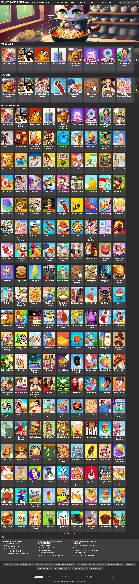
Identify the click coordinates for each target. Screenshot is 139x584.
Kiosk (49, 213)
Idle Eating (105, 415)
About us (86, 577)
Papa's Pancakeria (49, 169)
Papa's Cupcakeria (63, 191)
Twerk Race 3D (91, 303)
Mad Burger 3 (21, 213)
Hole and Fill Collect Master (77, 416)
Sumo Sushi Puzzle (91, 527)
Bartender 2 (7, 236)
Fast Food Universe (63, 416)
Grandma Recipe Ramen (7, 393)
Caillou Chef (77, 437)
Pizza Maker (35, 303)
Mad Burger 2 (91, 281)
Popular (40, 2)
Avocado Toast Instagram (119, 483)
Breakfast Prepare (35, 483)
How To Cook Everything (49, 326)
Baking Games (99, 564)
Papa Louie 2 (91, 146)
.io (96, 2)
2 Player (102, 2)
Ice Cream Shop (105, 370)
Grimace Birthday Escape (91, 326)
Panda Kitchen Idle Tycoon (21, 326)
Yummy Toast (91, 504)
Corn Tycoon (35, 281)
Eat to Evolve (7, 281)
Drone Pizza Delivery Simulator (42, 95)
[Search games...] (137, 2)
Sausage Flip (58, 94)
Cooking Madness (63, 236)
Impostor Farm (119, 526)
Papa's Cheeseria (119, 124)
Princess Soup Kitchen (35, 527)
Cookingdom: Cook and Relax (35, 147)
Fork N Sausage (49, 236)
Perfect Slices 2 (105, 325)
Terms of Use (96, 577)
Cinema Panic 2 (119, 370)
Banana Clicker (63, 348)
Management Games (65, 564)
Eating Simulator (119, 146)
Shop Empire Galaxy (35, 371)
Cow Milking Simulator (63, 304)
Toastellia (63, 392)
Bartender (49, 370)
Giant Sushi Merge (63, 437)
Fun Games (130, 564)
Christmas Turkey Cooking (63, 326)
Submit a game (76, 577)
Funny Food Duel (105, 482)
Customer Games (62, 569)
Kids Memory (105, 236)
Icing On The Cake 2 (58, 63)
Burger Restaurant (119, 282)
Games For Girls (44, 569)
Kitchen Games (47, 564)
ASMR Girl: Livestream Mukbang (124, 95)
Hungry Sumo (35, 415)
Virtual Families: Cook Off (124, 64)
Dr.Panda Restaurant (21, 304)
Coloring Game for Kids (21, 349)
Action (49, 2)
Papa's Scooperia (21, 191)
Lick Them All (105, 392)
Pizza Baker (7, 482)
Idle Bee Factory (77, 213)
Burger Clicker (63, 370)
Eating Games (96, 569)
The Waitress (7, 146)
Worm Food (7, 437)
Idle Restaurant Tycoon (21, 416)
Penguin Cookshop (49, 482)
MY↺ (110, 2)
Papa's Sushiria (35, 169)
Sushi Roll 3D (7, 191)
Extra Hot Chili (7, 504)
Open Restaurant (119, 169)
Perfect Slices (7, 258)
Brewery (21, 370)
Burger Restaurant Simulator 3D (75, 64)
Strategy (82, 2)
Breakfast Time (49, 437)
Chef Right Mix (63, 504)
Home (27, 2)
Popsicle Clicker (91, 459)
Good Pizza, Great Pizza (91, 416)
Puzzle (90, 2)
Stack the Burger (105, 437)
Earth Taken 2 (49, 281)
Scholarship (66, 577)
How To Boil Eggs (77, 504)
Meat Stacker (105, 459)
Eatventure (105, 191)
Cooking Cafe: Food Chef (119, 259)
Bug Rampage (91, 437)
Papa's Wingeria (21, 146)
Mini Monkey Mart (63, 281)
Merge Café (119, 504)
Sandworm (119, 236)
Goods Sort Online (77, 191)
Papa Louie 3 (35, 191)
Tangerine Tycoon (91, 191)
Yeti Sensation (49, 348)
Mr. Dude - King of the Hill (77, 371)
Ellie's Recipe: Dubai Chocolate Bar (107, 95)
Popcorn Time (63, 526)
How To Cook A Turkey (63, 259)
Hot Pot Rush (21, 482)
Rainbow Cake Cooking (119, 416)
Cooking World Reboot (7, 416)
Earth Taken (105, 303)
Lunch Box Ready (105, 213)
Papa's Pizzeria (119, 191)
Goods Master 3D (9, 63)
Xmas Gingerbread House (77, 484)
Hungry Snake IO (91, 213)
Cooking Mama (42, 63)
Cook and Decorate (21, 438)
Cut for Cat (49, 526)
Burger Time (7, 459)
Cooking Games (11, 564)
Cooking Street (105, 348)
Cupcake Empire (105, 526)
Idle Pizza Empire (35, 437)
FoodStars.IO (77, 348)
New (33, 2)
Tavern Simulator (91, 258)
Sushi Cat (63, 146)
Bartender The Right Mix (49, 147)
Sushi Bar (7, 303)
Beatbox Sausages (77, 303)
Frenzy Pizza (119, 213)
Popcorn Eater (91, 482)
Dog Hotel (49, 392)
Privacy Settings (107, 577)
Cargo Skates (91, 169)
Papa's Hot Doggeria (105, 147)
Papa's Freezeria (91, 63)
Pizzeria (35, 348)
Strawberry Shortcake (119, 438)
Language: (30, 577)
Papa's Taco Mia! (7, 169)
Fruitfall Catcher (21, 504)
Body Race (91, 348)
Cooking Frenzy (77, 258)
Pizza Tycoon (35, 258)
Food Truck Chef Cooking (75, 95)
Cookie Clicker (77, 236)
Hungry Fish (105, 281)
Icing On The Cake (7, 213)
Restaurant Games (29, 564)
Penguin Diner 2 (49, 191)
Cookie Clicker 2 (35, 236)
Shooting (64, 2)
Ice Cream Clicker (49, 504)
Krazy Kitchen (7, 526)
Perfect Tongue (119, 392)
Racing (56, 2)
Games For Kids (84, 564)
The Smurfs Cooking (49, 304)
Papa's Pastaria (63, 169)
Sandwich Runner (77, 146)
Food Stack (21, 526)
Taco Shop (35, 459)
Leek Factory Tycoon (105, 170)
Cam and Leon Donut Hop (35, 505)
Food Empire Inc (77, 459)
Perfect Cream (91, 370)
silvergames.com (12, 2)
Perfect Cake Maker (105, 259)
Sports (73, 2)
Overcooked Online (21, 259)
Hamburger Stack (105, 504)
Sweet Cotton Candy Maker (119, 460)
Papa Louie (35, 213)
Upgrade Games (80, 569)
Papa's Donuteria (107, 63)
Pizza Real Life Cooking (7, 349)
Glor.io (49, 459)
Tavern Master (77, 392)
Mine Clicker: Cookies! (91, 95)
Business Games (115, 564)
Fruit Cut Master (91, 392)
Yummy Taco (21, 459)
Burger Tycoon (77, 325)
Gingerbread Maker (119, 349)
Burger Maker (21, 281)
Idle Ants (119, 303)
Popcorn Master (63, 482)
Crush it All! (77, 526)
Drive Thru (35, 325)
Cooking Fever (77, 169)
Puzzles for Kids (7, 325)
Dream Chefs (119, 325)
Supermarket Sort (21, 169)
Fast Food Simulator (25, 63)
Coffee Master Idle (7, 370)
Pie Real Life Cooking (63, 460)
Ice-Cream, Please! (49, 416)
